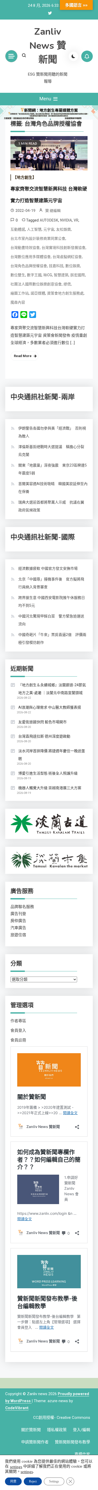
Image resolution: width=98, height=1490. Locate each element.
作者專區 (18, 1021)
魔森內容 (17, 302)
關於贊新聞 (31, 1429)
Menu (45, 98)
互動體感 (17, 229)
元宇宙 (48, 229)
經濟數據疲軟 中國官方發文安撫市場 (48, 568)
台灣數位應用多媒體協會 (30, 257)
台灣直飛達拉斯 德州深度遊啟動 (44, 736)
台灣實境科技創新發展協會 (63, 248)
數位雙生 (17, 275)
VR (76, 220)
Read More (23, 356)
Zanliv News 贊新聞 (47, 45)
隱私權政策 (57, 1429)
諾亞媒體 (38, 293)
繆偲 (67, 284)
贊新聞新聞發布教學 (72, 1442)
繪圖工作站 (19, 293)
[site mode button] (73, 56)
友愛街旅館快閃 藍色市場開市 (42, 722)
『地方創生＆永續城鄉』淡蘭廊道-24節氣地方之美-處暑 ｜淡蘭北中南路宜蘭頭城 (52, 689)
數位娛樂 (72, 266)
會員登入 (18, 1030)
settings (16, 1466)
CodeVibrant (16, 1408)
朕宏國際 (77, 275)
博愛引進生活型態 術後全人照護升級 (48, 773)
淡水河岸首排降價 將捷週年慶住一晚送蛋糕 (51, 755)
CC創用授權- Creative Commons (61, 1417)
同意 (13, 1481)
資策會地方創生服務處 (65, 293)
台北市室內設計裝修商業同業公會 (37, 238)
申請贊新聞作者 (35, 1442)
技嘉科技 (56, 266)
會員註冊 (18, 1040)
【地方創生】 (24, 177)
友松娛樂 (63, 229)
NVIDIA (66, 220)
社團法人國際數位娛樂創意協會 (36, 284)
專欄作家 (82, 1454)
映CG (47, 275)
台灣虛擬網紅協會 (67, 257)
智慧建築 (61, 275)
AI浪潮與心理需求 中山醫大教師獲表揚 (49, 707)
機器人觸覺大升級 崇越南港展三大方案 (49, 788)
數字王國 (34, 275)
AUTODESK (49, 220)
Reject (33, 1481)
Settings (54, 1481)
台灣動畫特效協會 (25, 248)
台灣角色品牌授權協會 (28, 266)
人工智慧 (34, 229)
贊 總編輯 (53, 211)
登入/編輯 (81, 1429)
